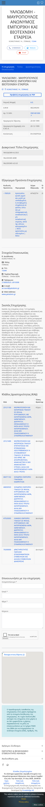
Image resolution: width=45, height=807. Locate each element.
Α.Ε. (31, 102)
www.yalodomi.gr (9, 294)
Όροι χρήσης (6, 782)
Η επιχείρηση (8, 66)
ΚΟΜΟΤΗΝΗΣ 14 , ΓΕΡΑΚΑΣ (17, 89)
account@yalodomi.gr (10, 288)
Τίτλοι (20, 66)
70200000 (7, 549)
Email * (5, 591)
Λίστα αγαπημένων (42, 3)
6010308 (15, 282)
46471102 (7, 477)
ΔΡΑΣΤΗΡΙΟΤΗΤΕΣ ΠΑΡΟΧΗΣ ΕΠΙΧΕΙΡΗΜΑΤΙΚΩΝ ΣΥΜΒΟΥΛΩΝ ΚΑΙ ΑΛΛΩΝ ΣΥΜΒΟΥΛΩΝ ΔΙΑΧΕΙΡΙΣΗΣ (22, 555)
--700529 (6, 193)
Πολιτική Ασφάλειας (19, 782)
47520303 (7, 518)
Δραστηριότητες (33, 66)
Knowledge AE (28, 790)
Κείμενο (5, 611)
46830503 (7, 487)
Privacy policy (24, 802)
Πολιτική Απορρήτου (35, 782)
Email (24, 52)
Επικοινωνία (8, 69)
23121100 (7, 407)
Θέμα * (5, 601)
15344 (33, 41)
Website (33, 48)
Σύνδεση (38, 3)
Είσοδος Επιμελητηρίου (22, 771)
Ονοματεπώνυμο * (9, 582)
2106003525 (16, 48)
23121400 (7, 441)
